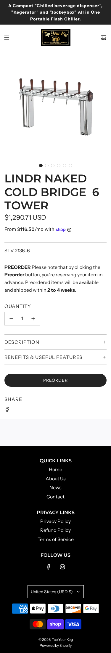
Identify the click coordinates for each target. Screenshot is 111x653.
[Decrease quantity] (11, 318)
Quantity (17, 306)
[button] (41, 165)
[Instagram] (62, 566)
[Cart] (103, 37)
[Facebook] (48, 566)
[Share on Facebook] (7, 410)
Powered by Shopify (56, 645)
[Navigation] (6, 37)
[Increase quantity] (33, 318)
